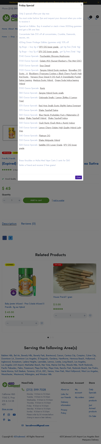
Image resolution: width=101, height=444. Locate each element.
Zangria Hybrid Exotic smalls (51, 92)
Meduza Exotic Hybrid (43, 80)
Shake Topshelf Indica (58, 118)
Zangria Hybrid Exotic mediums (53, 70)
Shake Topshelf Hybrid (36, 118)
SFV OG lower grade (49, 46)
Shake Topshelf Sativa (48, 110)
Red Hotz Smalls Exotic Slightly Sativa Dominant (60, 105)
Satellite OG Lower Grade (50, 144)
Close (79, 177)
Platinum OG (44, 135)
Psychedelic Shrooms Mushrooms (55, 56)
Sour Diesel (45, 65)
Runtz (42, 88)
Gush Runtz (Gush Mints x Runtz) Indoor (57, 122)
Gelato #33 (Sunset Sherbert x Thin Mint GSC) (61, 60)
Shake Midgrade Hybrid (49, 140)
